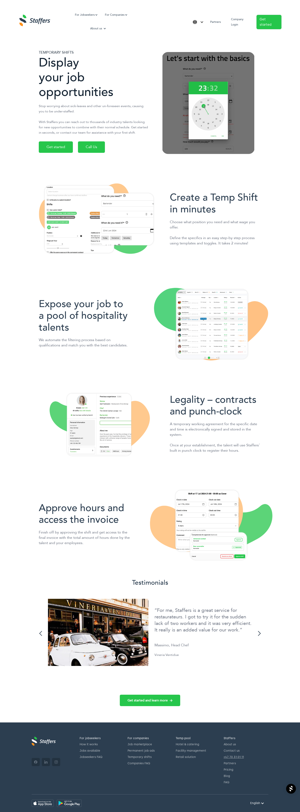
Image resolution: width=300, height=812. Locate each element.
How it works (89, 744)
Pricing (228, 769)
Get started (265, 22)
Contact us (232, 750)
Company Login (237, 22)
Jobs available (90, 750)
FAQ (226, 782)
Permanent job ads (141, 750)
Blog (227, 776)
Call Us (91, 147)
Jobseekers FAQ (91, 757)
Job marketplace (140, 744)
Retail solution (186, 757)
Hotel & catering (187, 744)
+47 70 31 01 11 (234, 757)
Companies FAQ (139, 763)
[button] (85, 15)
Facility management (191, 750)
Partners (215, 22)
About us (230, 744)
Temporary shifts (140, 757)
